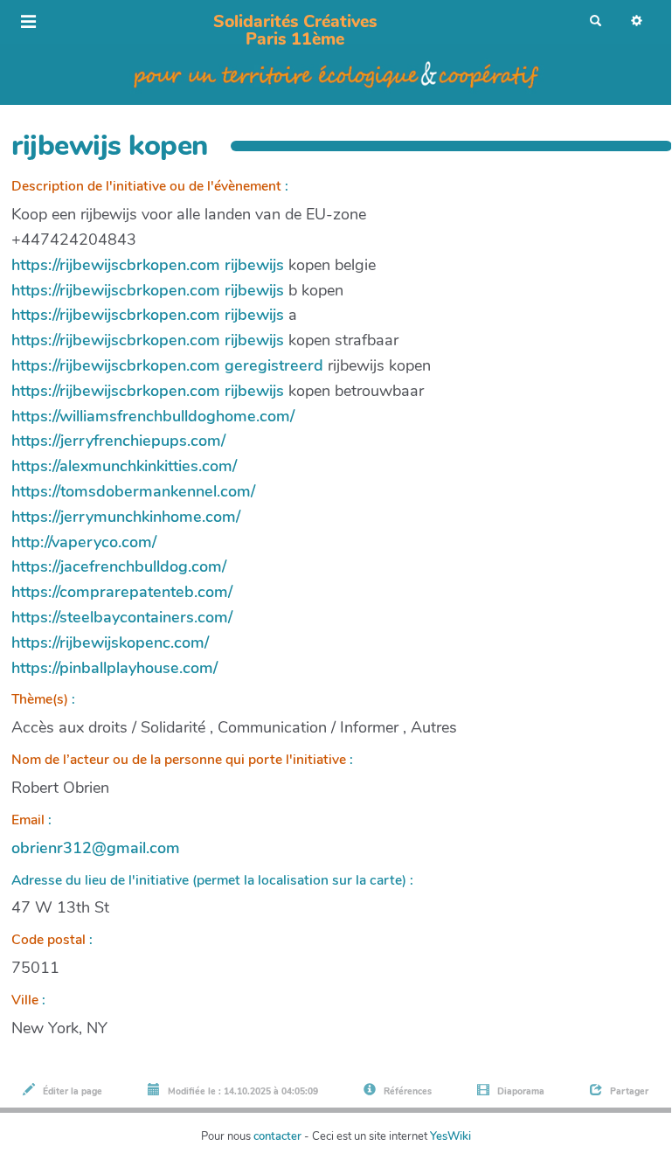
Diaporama (519, 1091)
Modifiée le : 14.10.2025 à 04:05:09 (241, 1091)
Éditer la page (71, 1091)
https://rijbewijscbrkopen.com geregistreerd (167, 365)
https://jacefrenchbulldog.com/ (118, 566)
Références (406, 1091)
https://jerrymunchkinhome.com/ (125, 516)
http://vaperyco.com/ (83, 541)
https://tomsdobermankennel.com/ (133, 491)
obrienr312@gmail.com (95, 847)
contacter (277, 1136)
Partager (627, 1091)
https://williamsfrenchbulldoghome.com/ (152, 416)
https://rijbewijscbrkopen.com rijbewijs (147, 264)
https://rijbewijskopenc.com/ (110, 642)
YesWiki (450, 1136)
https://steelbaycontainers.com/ (121, 617)
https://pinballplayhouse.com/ (114, 667)
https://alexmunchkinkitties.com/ (124, 465)
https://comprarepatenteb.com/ (121, 591)
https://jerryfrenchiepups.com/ (118, 440)
